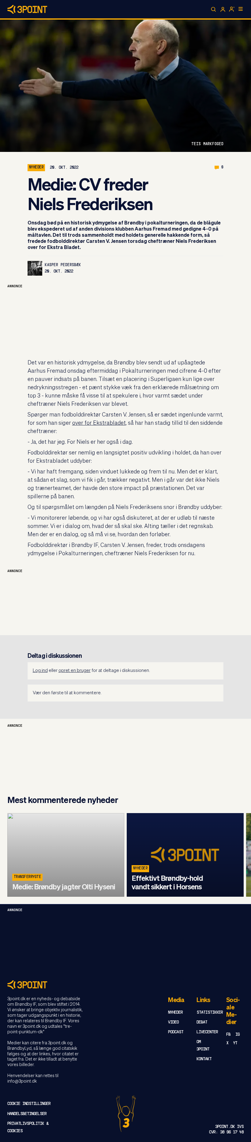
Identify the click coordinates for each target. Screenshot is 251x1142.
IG (237, 1035)
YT (235, 1043)
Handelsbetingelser (27, 1114)
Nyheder (36, 167)
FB (228, 1035)
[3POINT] (125, 984)
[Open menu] (241, 9)
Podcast (175, 1032)
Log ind (40, 670)
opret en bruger (74, 670)
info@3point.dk (22, 1081)
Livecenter (207, 1032)
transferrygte (27, 877)
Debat (202, 1022)
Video (173, 1022)
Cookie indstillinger (29, 1104)
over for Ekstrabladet (99, 423)
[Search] (213, 9)
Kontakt (204, 1059)
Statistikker (210, 1013)
